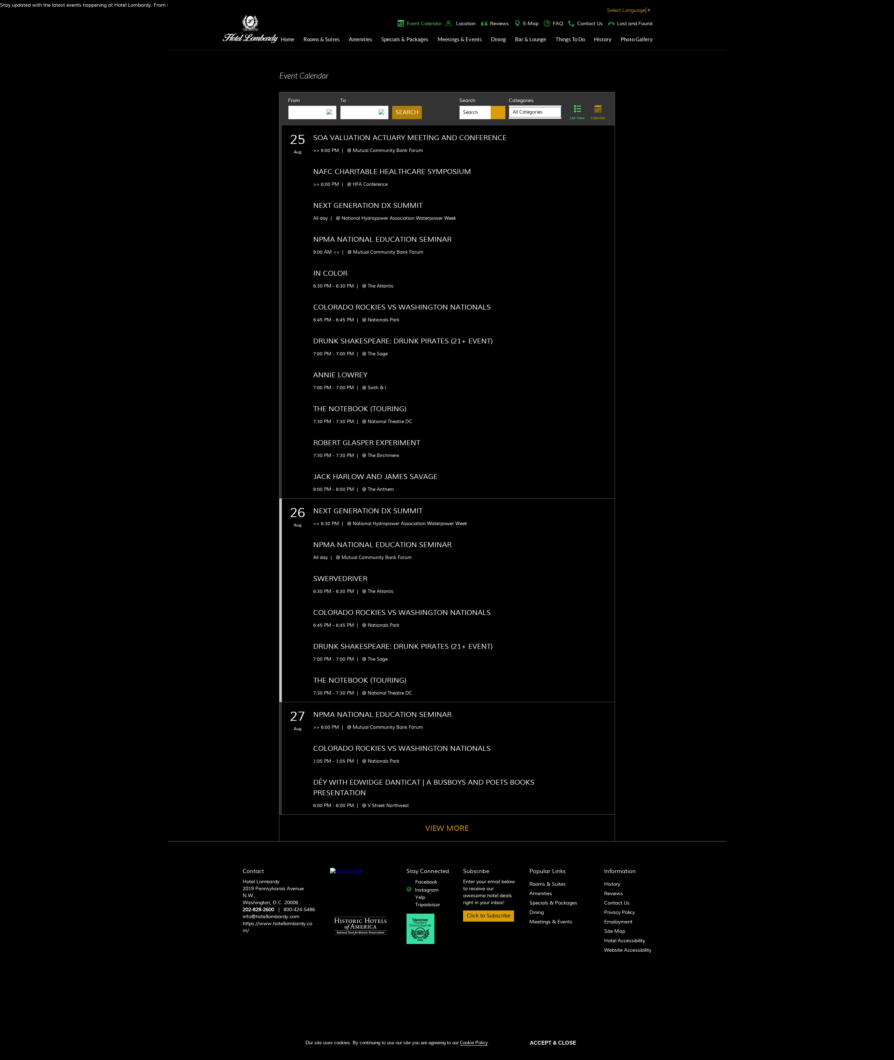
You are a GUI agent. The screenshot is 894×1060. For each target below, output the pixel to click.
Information (620, 871)
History (602, 39)
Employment (618, 922)
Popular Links (547, 871)
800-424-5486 (299, 910)
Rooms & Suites (321, 39)
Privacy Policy (619, 912)
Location (466, 24)
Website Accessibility (627, 950)
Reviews (499, 24)
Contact (253, 871)
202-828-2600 (258, 910)
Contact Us (590, 24)
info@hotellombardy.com (271, 917)
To (343, 100)
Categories (521, 100)
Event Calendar (424, 24)
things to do (570, 39)
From (294, 100)
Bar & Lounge (531, 39)
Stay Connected (427, 871)
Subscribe (476, 871)
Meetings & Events (460, 39)
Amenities (360, 39)
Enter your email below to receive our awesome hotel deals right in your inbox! (489, 892)
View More (447, 828)
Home (287, 39)
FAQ (558, 24)
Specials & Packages (404, 39)
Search (467, 100)
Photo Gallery (637, 39)
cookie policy (474, 1042)
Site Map (614, 931)
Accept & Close (553, 1043)
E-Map (530, 24)
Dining (498, 39)
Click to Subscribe (489, 916)
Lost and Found (634, 24)
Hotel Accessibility (624, 941)
